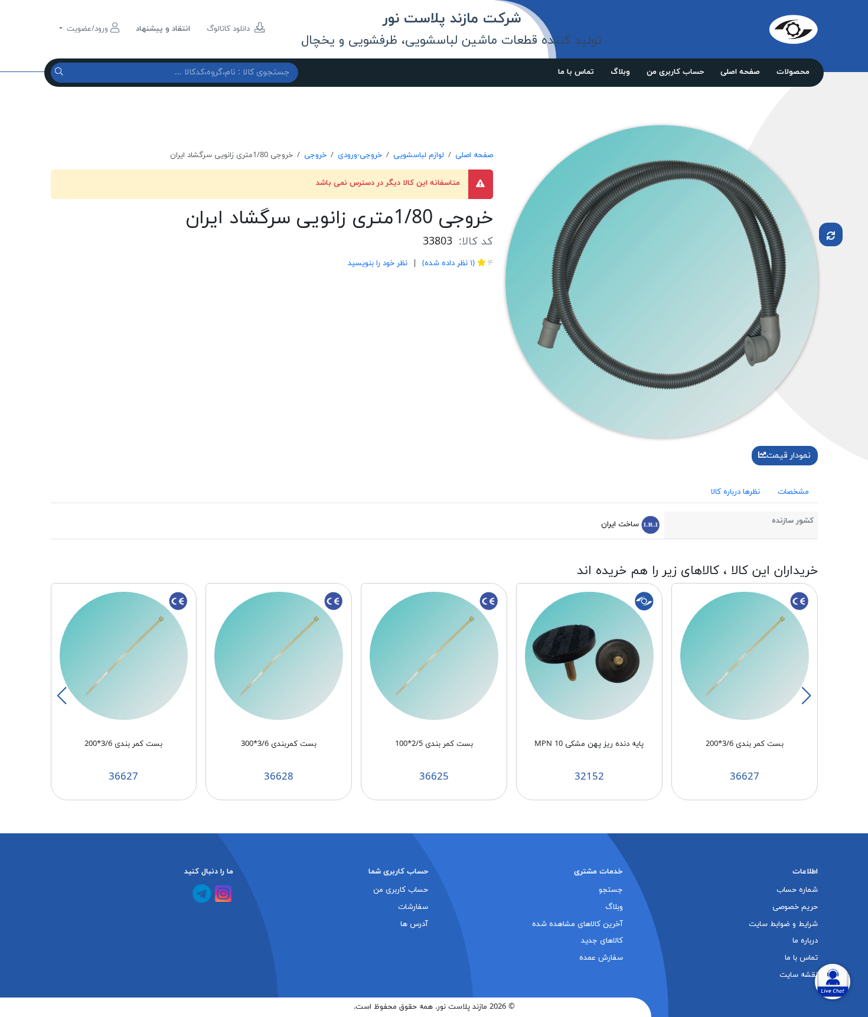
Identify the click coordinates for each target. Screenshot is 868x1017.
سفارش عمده (601, 958)
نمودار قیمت (788, 455)
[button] (806, 696)
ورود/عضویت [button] (87, 29)
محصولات (793, 72)
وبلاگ (620, 72)
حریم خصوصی (795, 907)
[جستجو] (60, 72)
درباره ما (805, 940)
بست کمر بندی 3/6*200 (745, 744)
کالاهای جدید (602, 940)
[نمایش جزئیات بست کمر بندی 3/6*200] (744, 655)
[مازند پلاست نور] (738, 29)
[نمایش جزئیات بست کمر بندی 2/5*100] (434, 655)
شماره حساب (797, 890)
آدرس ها (414, 924)
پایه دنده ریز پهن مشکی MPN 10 (589, 744)
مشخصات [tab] (793, 492)
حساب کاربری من (675, 72)
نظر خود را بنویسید (377, 263)
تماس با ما (576, 72)
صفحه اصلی (740, 72)
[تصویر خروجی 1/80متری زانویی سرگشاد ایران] (661, 280)
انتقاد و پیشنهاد (163, 29)
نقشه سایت (798, 975)
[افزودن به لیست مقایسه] (831, 234)
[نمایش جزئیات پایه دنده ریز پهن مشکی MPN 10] (589, 655)
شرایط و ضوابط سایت (783, 924)
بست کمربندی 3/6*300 (278, 744)
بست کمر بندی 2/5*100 (434, 744)
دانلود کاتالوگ (229, 29)
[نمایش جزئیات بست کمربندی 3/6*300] (278, 655)
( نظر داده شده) (447, 263)
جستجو (611, 890)
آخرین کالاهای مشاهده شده (577, 924)
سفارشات (413, 907)
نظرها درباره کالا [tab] (735, 492)
